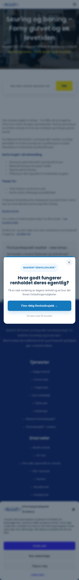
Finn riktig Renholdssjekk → (39, 305)
